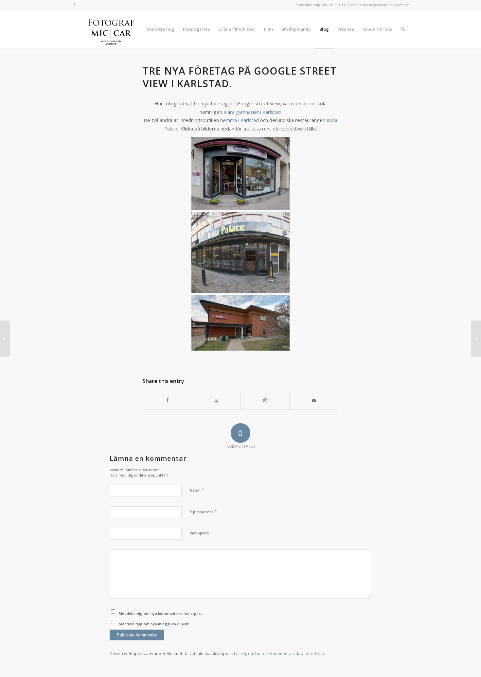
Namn (197, 490)
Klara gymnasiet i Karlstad (252, 112)
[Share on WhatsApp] (265, 400)
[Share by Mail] (314, 400)
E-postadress (203, 511)
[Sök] (402, 29)
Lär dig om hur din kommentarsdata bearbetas (280, 653)
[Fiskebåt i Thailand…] (5, 338)
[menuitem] (160, 29)
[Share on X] (216, 400)
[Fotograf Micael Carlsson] (113, 29)
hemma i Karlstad (239, 120)
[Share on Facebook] (167, 400)
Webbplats (199, 532)
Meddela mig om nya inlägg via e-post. (154, 623)
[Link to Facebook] (74, 5)
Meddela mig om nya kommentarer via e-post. (161, 613)
